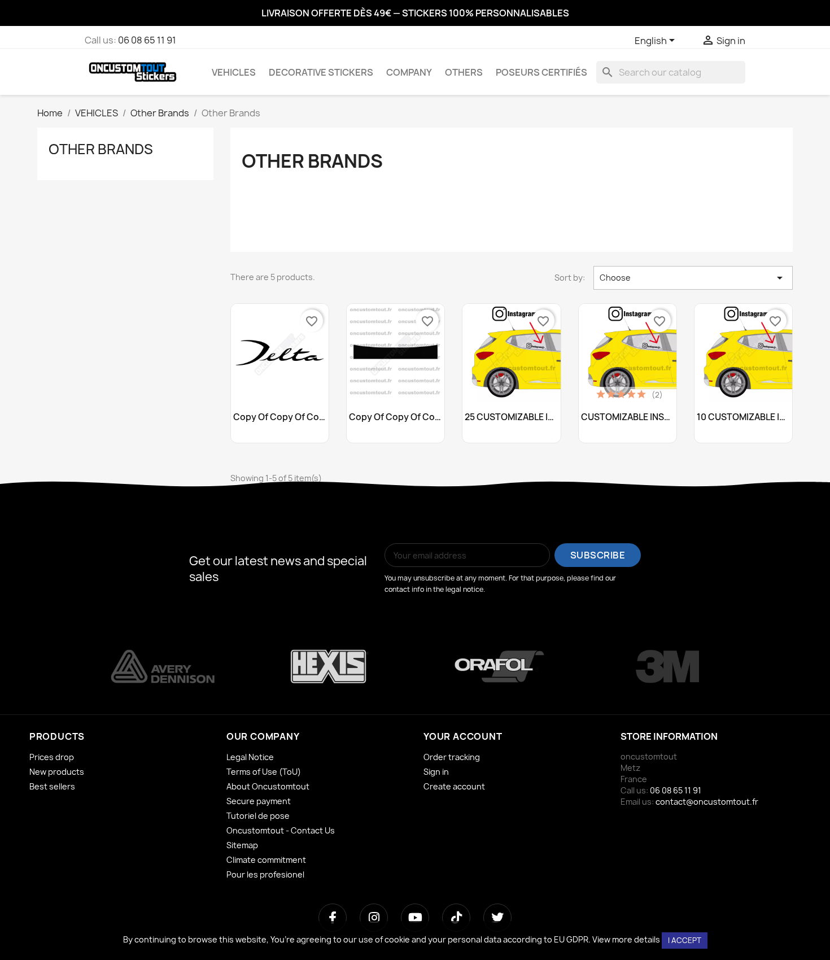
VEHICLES (234, 72)
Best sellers (52, 786)
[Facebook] (332, 918)
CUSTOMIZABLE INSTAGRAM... (627, 417)
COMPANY (409, 72)
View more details (626, 939)
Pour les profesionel (265, 874)
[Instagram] (374, 918)
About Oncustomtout (267, 786)
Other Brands (101, 149)
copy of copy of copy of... (279, 417)
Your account (463, 736)
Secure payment (258, 801)
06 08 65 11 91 (147, 40)
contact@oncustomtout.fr (707, 801)
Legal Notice (250, 757)
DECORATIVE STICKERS (321, 72)
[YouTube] (415, 918)
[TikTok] (456, 918)
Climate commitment (266, 859)
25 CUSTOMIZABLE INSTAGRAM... (511, 417)
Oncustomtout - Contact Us (280, 830)
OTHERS (464, 72)
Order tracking (451, 757)
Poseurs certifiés (541, 72)
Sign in (436, 771)
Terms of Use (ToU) (263, 771)
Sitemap (242, 845)
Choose (693, 278)
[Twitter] (497, 918)
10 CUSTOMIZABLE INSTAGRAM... (743, 417)
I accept (684, 940)
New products (56, 771)
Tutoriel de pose (258, 815)
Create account (454, 786)
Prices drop (51, 757)
